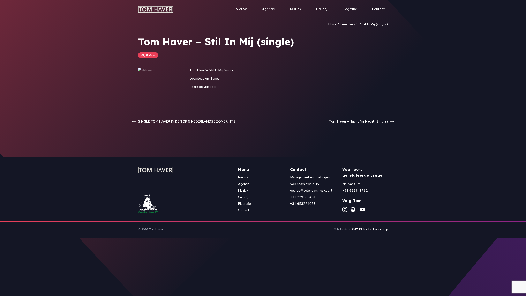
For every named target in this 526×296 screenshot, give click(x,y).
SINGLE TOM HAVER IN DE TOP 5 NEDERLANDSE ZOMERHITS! (187, 121)
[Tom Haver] (155, 9)
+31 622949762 (355, 190)
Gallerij (321, 9)
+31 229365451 (303, 197)
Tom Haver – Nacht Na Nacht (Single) (358, 121)
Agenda (268, 9)
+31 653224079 (303, 203)
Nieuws (241, 9)
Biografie (349, 9)
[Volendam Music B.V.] (188, 203)
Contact (378, 9)
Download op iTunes (204, 78)
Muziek (295, 9)
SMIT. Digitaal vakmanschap (369, 229)
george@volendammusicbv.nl (311, 190)
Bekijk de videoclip (202, 86)
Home (332, 24)
